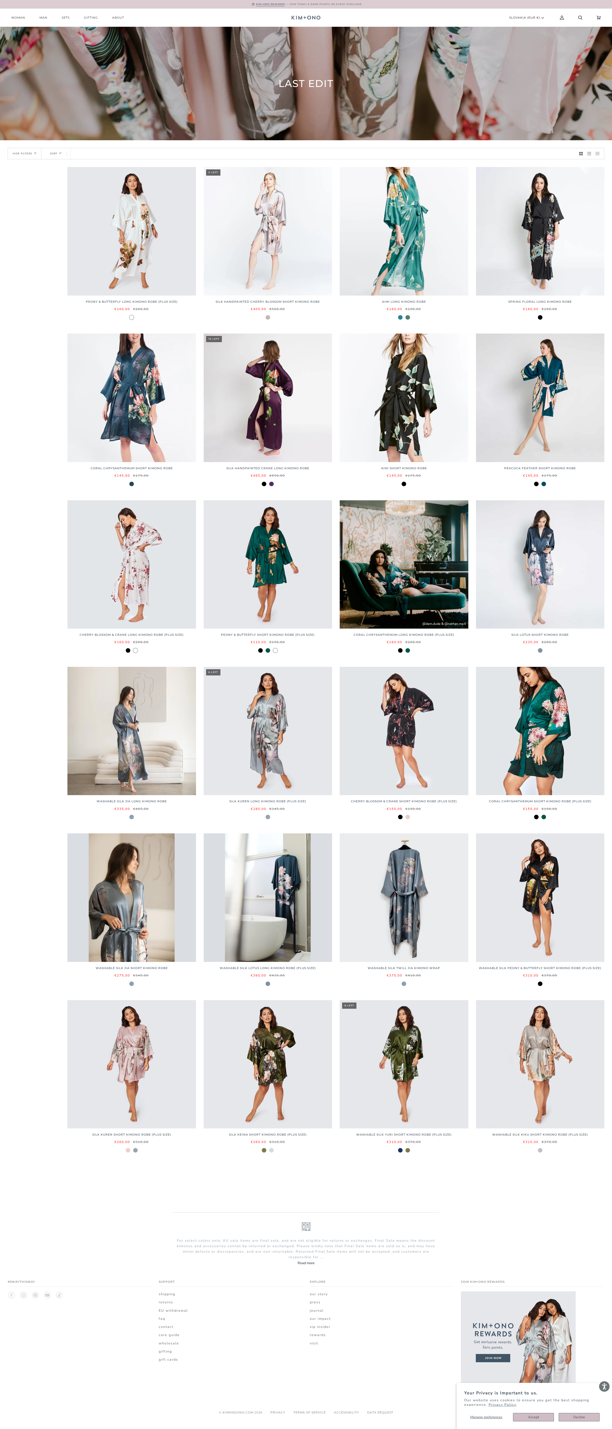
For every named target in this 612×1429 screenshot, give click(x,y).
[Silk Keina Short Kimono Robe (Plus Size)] (268, 1064)
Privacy (277, 1412)
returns (166, 1302)
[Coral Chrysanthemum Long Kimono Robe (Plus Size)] (404, 564)
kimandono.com (238, 1412)
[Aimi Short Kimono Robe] (404, 398)
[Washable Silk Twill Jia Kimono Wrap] (404, 897)
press (315, 1302)
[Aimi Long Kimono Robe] (404, 231)
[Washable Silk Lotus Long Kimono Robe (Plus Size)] (268, 897)
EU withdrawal (173, 1310)
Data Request (380, 1412)
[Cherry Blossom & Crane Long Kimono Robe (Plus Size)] (131, 564)
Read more (306, 1263)
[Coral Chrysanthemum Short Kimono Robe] (131, 398)
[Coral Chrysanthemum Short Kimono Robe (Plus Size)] (540, 731)
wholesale (169, 1343)
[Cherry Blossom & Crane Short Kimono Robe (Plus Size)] (404, 731)
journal (317, 1310)
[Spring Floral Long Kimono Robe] (540, 231)
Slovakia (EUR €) (525, 17)
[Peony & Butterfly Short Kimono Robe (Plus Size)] (268, 564)
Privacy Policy (502, 1404)
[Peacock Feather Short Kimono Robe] (540, 398)
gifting (165, 1351)
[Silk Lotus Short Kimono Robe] (540, 564)
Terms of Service (310, 1412)
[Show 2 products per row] (581, 153)
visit (314, 1343)
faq (162, 1318)
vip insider (320, 1326)
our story (319, 1294)
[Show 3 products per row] (589, 153)
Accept (533, 1417)
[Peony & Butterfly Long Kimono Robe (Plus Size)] (131, 231)
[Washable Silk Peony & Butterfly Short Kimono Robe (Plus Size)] (540, 897)
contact (166, 1326)
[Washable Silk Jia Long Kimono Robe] (131, 731)
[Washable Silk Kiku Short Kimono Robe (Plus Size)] (540, 1064)
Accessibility (346, 1412)
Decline (579, 1417)
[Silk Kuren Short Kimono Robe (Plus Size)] (131, 1064)
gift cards (168, 1359)
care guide (169, 1334)
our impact (320, 1318)
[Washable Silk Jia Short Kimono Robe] (131, 897)
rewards (318, 1334)
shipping (167, 1294)
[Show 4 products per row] (598, 153)
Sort (53, 153)
